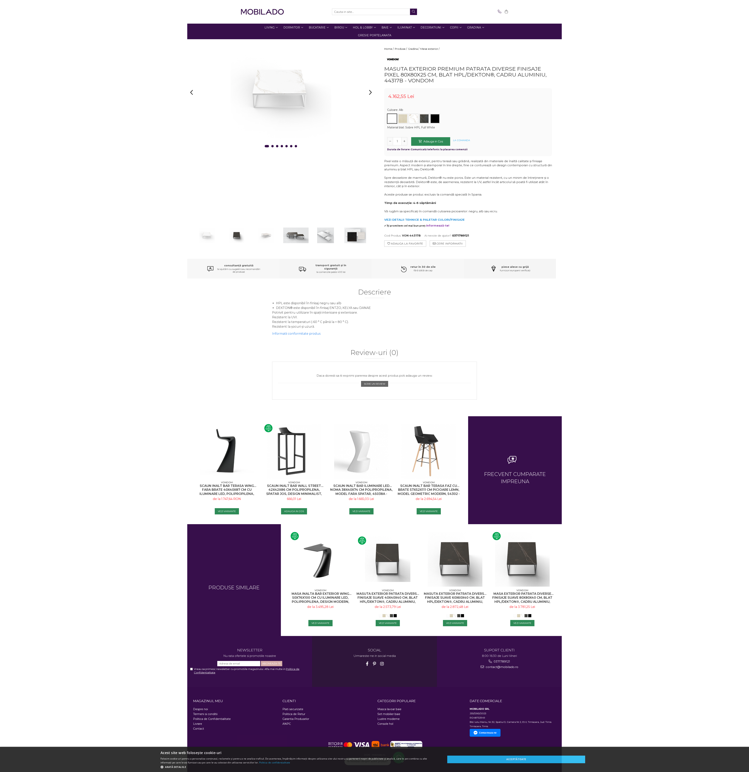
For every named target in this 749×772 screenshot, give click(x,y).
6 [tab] (291, 146)
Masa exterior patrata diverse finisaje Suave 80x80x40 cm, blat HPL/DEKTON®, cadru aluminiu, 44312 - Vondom (522, 598)
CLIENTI (289, 701)
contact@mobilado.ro (501, 667)
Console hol (385, 724)
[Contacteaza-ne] (498, 12)
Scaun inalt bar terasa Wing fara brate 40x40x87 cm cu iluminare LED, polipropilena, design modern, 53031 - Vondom (227, 490)
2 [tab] (272, 146)
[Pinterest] (374, 663)
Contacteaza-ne (488, 732)
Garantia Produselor (295, 719)
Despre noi (200, 709)
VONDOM (227, 482)
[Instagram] (382, 663)
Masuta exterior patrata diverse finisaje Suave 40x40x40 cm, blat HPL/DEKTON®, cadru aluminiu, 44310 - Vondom (388, 598)
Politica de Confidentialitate (212, 719)
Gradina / (414, 48)
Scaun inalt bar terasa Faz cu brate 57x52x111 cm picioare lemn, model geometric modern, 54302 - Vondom (429, 490)
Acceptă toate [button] (516, 759)
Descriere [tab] (374, 292)
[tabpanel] (280, 89)
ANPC (286, 724)
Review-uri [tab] (374, 353)
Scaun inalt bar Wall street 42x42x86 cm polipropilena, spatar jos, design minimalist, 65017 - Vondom (294, 490)
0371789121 (501, 661)
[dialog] (374, 759)
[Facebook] (367, 663)
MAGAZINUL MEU (208, 701)
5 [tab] (286, 146)
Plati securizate (292, 709)
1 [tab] (266, 146)
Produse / (401, 48)
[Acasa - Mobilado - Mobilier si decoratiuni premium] (262, 12)
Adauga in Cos (433, 141)
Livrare (197, 724)
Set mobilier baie (388, 714)
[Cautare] (413, 12)
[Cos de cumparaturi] (505, 12)
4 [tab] (281, 146)
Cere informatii (449, 243)
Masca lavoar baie (389, 709)
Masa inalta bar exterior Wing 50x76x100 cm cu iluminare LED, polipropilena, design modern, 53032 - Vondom (320, 598)
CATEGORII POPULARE (396, 701)
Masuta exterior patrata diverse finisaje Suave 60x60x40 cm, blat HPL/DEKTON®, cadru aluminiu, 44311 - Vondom (455, 598)
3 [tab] (277, 146)
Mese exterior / (430, 48)
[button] (299, 767)
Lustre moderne (388, 719)
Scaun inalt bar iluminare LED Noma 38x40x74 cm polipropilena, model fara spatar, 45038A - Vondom (361, 490)
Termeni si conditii (205, 714)
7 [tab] (296, 146)
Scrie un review (374, 383)
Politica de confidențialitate (274, 762)
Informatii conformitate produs (296, 333)
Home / (389, 48)
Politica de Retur (293, 714)
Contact (198, 728)
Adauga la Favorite (406, 243)
